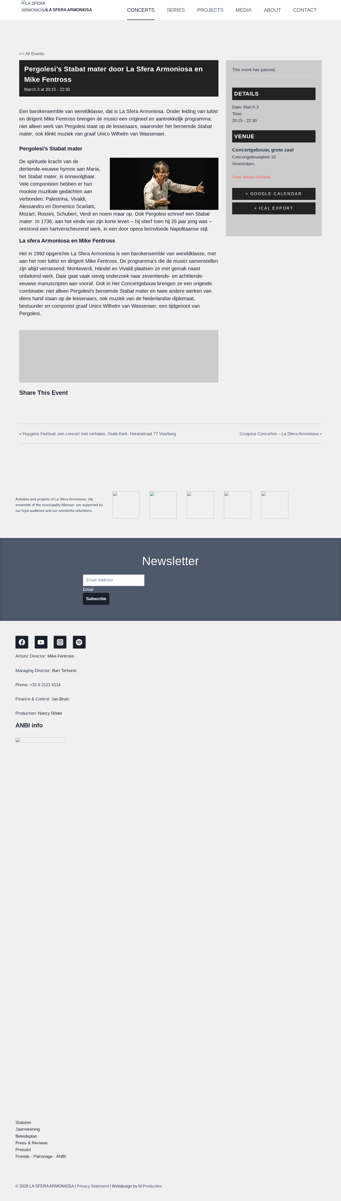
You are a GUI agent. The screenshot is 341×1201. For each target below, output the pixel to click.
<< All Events (31, 53)
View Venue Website (251, 177)
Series (176, 10)
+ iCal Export (274, 208)
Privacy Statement (93, 1186)
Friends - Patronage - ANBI (40, 1156)
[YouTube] (41, 642)
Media (243, 10)
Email (88, 589)
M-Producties (150, 1186)
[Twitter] (36, 404)
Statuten (23, 1122)
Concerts (141, 10)
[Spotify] (79, 642)
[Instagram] (60, 642)
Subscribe (96, 598)
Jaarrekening (27, 1129)
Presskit (23, 1149)
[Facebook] (24, 404)
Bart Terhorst (64, 670)
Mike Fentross (60, 656)
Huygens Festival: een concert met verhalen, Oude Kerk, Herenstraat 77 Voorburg (97, 433)
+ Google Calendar (274, 194)
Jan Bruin (60, 699)
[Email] (49, 404)
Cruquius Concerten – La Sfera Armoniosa (281, 433)
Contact (305, 10)
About (272, 10)
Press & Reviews (31, 1143)
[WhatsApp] (61, 404)
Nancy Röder (50, 713)
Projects (210, 10)
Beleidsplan (26, 1136)
